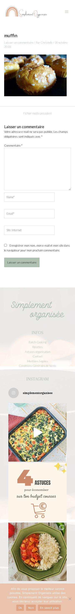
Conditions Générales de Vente (37, 365)
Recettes (37, 347)
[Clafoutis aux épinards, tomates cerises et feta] (37, 432)
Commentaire (13, 145)
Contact (37, 356)
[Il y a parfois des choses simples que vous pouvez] (37, 492)
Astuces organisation (37, 351)
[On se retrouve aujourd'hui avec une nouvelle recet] (37, 552)
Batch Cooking (37, 342)
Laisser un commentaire (18, 42)
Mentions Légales (37, 361)
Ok (20, 607)
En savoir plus (49, 607)
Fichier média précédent (37, 113)
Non (31, 607)
